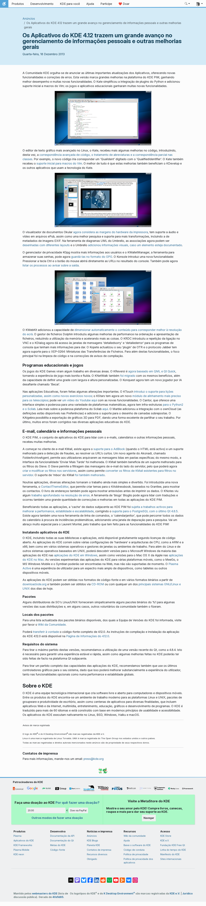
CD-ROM (97, 584)
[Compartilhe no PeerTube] (122, 878)
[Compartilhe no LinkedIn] (96, 878)
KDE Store (165, 835)
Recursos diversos (97, 854)
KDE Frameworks (23, 845)
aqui (105, 409)
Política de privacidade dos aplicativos (138, 861)
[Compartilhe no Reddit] (103, 878)
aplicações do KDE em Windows (75, 555)
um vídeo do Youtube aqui (79, 400)
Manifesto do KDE (170, 854)
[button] (187, 4)
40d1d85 (57, 897)
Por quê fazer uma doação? (77, 803)
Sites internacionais (170, 859)
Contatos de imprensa (99, 849)
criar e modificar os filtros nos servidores (49, 470)
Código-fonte (57, 849)
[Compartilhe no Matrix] (70, 878)
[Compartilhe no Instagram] (135, 878)
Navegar (149, 817)
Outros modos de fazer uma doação (57, 817)
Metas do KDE (58, 845)
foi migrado (127, 375)
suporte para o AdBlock (109, 449)
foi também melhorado (90, 475)
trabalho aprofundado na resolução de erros (60, 495)
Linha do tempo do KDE (173, 849)
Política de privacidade (136, 854)
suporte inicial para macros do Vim (59, 163)
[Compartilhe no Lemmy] (109, 878)
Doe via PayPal (78, 810)
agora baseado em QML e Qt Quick (151, 371)
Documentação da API (62, 835)
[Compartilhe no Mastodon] (77, 878)
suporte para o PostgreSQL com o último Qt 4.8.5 (145, 511)
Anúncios (29, 18)
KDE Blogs (92, 840)
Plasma (17, 835)
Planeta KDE (93, 845)
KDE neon (19, 854)
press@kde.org (94, 758)
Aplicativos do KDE (24, 840)
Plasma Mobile (21, 849)
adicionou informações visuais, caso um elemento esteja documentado (135, 245)
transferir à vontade (46, 631)
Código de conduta (134, 849)
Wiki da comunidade (135, 835)
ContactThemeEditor (54, 486)
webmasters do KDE (44, 893)
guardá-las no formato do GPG (91, 256)
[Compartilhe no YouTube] (115, 878)
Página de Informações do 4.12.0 (87, 636)
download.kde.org (35, 584)
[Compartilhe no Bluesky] (83, 878)
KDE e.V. (164, 840)
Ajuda (127, 840)
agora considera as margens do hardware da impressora (110, 232)
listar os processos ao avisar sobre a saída (51, 265)
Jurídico (187, 893)
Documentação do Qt (62, 840)
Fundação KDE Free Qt (172, 845)
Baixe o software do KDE (137, 845)
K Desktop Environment (119, 893)
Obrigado (92, 859)
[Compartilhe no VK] (128, 878)
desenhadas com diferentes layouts (46, 245)
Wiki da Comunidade (52, 624)
